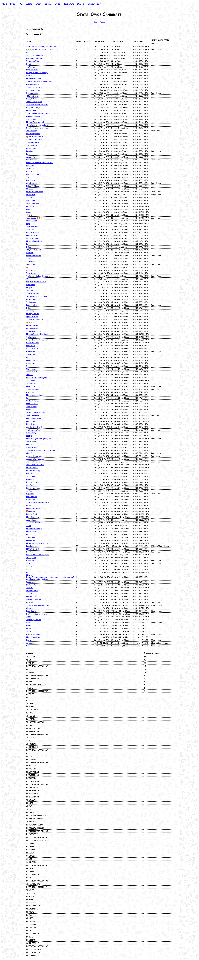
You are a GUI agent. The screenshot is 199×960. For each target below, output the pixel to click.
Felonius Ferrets (32, 325)
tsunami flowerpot (32, 343)
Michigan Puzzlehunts (34, 241)
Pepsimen (30, 494)
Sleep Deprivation (32, 517)
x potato (29, 491)
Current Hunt (94, 3)
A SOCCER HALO (32, 349)
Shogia (28, 631)
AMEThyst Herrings (33, 96)
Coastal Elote (31, 291)
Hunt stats (69, 3)
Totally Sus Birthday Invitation (37, 105)
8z (27, 398)
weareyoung (30, 392)
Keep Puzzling (31, 305)
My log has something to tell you (38, 543)
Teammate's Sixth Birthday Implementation (41, 47)
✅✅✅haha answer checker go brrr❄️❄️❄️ (42, 50)
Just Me (29, 594)
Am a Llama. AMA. (32, 84)
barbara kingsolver (33, 134)
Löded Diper (30, 424)
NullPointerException (33, 418)
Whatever (29, 505)
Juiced (28, 526)
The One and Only (32, 293)
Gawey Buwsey (31, 212)
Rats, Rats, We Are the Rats (36, 282)
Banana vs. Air (31, 148)
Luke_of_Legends (33, 634)
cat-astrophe (30, 643)
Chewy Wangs (31, 369)
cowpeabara (30, 363)
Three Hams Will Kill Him (35, 465)
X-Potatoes (30, 381)
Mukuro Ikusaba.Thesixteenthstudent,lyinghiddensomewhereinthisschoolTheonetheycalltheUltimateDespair (50, 577)
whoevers (29, 588)
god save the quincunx (34, 462)
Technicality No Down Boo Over (37, 503)
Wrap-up (81, 3)
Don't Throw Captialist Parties (37, 614)
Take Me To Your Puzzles (35, 413)
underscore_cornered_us (35, 140)
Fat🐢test (29, 602)
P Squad (29, 308)
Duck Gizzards (31, 160)
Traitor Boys (30, 262)
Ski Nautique (30, 311)
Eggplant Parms (32, 70)
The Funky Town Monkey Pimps (37, 605)
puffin (28, 564)
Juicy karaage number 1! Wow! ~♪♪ (39, 81)
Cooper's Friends (32, 238)
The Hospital (30, 537)
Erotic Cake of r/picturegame (36, 378)
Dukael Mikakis (31, 532)
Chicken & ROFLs (32, 401)
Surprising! (30, 166)
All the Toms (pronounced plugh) (38, 125)
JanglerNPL (30, 230)
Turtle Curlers (31, 273)
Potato (28, 247)
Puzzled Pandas (32, 404)
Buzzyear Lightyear (33, 116)
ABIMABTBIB (31, 540)
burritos (29, 566)
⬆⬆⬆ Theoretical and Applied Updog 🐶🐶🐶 (43, 113)
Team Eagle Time (32, 415)
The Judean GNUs (32, 61)
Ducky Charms (31, 110)
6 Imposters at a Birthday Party (37, 340)
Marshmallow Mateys (34, 529)
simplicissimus (31, 183)
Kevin (28, 209)
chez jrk (29, 436)
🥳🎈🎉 (29, 322)
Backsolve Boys (32, 328)
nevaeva (29, 76)
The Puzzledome (32, 389)
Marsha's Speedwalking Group (37, 334)
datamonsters (31, 157)
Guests (29, 3)
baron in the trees (32, 203)
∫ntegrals (29, 171)
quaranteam (30, 500)
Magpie (29, 288)
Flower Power (31, 299)
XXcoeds (29, 189)
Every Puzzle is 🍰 (33, 108)
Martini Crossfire (32, 468)
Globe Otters (30, 453)
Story (38, 3)
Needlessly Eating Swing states (37, 128)
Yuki (27, 177)
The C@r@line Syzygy (34, 331)
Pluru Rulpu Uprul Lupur (34, 58)
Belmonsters (31, 474)
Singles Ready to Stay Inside (36, 296)
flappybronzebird (32, 482)
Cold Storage (31, 442)
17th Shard (30, 198)
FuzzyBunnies (31, 352)
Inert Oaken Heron (32, 232)
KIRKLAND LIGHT (32, 549)
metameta (29, 253)
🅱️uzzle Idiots (31, 511)
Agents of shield (32, 317)
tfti (27, 357)
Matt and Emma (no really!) (36, 122)
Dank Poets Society (33, 256)
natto (28, 623)
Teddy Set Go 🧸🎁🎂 (34, 218)
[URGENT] (29, 375)
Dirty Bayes (30, 180)
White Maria (30, 270)
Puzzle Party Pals (32, 360)
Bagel (28, 534)
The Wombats (31, 67)
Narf (27, 244)
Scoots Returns (31, 476)
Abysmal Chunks (32, 591)
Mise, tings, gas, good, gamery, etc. (39, 439)
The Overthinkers (32, 227)
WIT (27, 279)
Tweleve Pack (31, 354)
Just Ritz (29, 485)
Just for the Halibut (33, 90)
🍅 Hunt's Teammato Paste (36, 137)
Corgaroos (30, 169)
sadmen (29, 628)
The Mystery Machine (34, 87)
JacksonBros (31, 520)
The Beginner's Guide (33, 430)
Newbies (29, 444)
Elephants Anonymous (34, 585)
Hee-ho (29, 640)
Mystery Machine (32, 314)
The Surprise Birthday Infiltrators (38, 276)
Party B (29, 154)
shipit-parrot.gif (31, 447)
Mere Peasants (31, 386)
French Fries (30, 552)
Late (27, 646)
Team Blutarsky (31, 407)
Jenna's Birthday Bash (34, 102)
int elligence (30, 561)
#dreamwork (30, 285)
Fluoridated (30, 479)
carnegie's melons (32, 372)
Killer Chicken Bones (33, 79)
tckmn (28, 410)
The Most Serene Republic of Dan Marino (41, 450)
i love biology (31, 433)
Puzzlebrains (31, 611)
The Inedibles (31, 337)
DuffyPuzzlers (31, 597)
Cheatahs (29, 608)
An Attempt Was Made (34, 523)
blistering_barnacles (33, 599)
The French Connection (34, 320)
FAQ (20, 3)
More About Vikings (33, 637)
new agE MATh (31, 119)
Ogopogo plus (31, 264)
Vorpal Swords (31, 497)
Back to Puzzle (99, 22)
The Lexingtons (31, 302)
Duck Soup (30, 151)
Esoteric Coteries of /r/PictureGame (39, 163)
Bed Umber (30, 206)
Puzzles (47, 3)
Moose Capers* (32, 421)
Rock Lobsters (31, 546)
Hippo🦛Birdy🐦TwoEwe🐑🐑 (37, 555)
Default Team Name (33, 508)
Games (57, 3)
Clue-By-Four (31, 558)
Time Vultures (31, 383)
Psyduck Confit (31, 514)
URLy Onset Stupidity (34, 250)
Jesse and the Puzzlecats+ (36, 459)
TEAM (28, 617)
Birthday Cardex (32, 235)
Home (4, 3)
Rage (28, 224)
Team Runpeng (31, 131)
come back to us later (34, 456)
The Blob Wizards (32, 142)
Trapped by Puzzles (33, 620)
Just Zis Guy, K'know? (34, 427)
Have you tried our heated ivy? (37, 73)
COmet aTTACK (31, 221)
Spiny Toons (30, 201)
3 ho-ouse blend (32, 93)
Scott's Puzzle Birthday (34, 55)
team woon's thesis (33, 488)
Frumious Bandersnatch (34, 192)
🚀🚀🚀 (29, 215)
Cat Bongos (30, 582)
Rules (12, 3)
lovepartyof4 (30, 626)
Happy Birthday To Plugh (35, 99)
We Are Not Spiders (33, 174)
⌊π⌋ (27, 52)
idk (27, 572)
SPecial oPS (30, 195)
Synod (28, 64)
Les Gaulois (30, 346)
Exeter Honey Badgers (34, 471)
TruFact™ (29, 259)
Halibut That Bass (32, 186)
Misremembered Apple (34, 395)
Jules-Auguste (31, 145)
